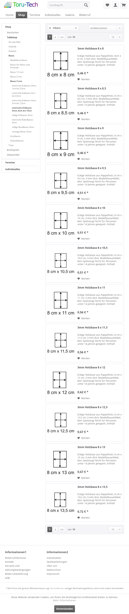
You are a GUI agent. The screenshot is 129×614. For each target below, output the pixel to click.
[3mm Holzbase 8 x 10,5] (60, 263)
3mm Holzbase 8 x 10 (91, 208)
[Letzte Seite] (62, 37)
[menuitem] (69, 5)
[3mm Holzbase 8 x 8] (60, 64)
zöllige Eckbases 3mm (22, 115)
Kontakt (9, 561)
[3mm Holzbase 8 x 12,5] (60, 422)
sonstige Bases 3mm (21, 131)
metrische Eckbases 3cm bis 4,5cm (23, 94)
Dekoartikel (13, 154)
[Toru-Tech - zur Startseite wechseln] (20, 6)
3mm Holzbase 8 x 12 (91, 367)
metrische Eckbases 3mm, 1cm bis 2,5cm (24, 87)
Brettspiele (13, 149)
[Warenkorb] (123, 5)
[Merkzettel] (107, 5)
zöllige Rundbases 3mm (23, 127)
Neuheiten (13, 32)
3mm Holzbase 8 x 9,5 (91, 168)
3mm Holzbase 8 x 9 (90, 128)
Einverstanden (64, 608)
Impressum (53, 573)
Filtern (56, 28)
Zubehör (12, 51)
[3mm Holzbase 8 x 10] (60, 223)
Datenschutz (54, 569)
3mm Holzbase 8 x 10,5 (92, 248)
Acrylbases (15, 136)
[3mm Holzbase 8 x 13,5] (60, 502)
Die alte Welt (14, 42)
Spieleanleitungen (57, 561)
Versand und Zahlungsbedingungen (18, 567)
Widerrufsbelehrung (16, 573)
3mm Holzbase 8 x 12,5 (92, 407)
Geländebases (17, 140)
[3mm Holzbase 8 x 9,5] (60, 183)
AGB (7, 577)
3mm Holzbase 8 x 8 (90, 48)
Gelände (12, 46)
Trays (11, 145)
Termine (10, 162)
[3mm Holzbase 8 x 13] (60, 462)
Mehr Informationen (64, 600)
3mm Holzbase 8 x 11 (91, 287)
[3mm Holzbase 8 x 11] (60, 303)
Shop (8, 26)
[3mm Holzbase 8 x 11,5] (60, 343)
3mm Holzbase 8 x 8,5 (91, 88)
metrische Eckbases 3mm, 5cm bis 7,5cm (24, 102)
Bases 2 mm (16, 76)
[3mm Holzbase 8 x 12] (60, 383)
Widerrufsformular (15, 557)
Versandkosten (57, 588)
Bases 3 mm (16, 81)
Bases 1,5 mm (17, 72)
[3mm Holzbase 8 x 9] (60, 143)
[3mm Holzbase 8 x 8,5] (60, 104)
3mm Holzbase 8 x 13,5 (92, 487)
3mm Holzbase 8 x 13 (91, 447)
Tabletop (12, 37)
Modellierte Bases (18, 60)
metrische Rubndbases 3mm (22, 121)
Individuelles (12, 169)
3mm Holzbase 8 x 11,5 (92, 327)
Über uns (52, 565)
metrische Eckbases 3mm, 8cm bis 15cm (22, 109)
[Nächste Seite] (55, 37)
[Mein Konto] (115, 5)
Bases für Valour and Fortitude (20, 66)
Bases (11, 55)
